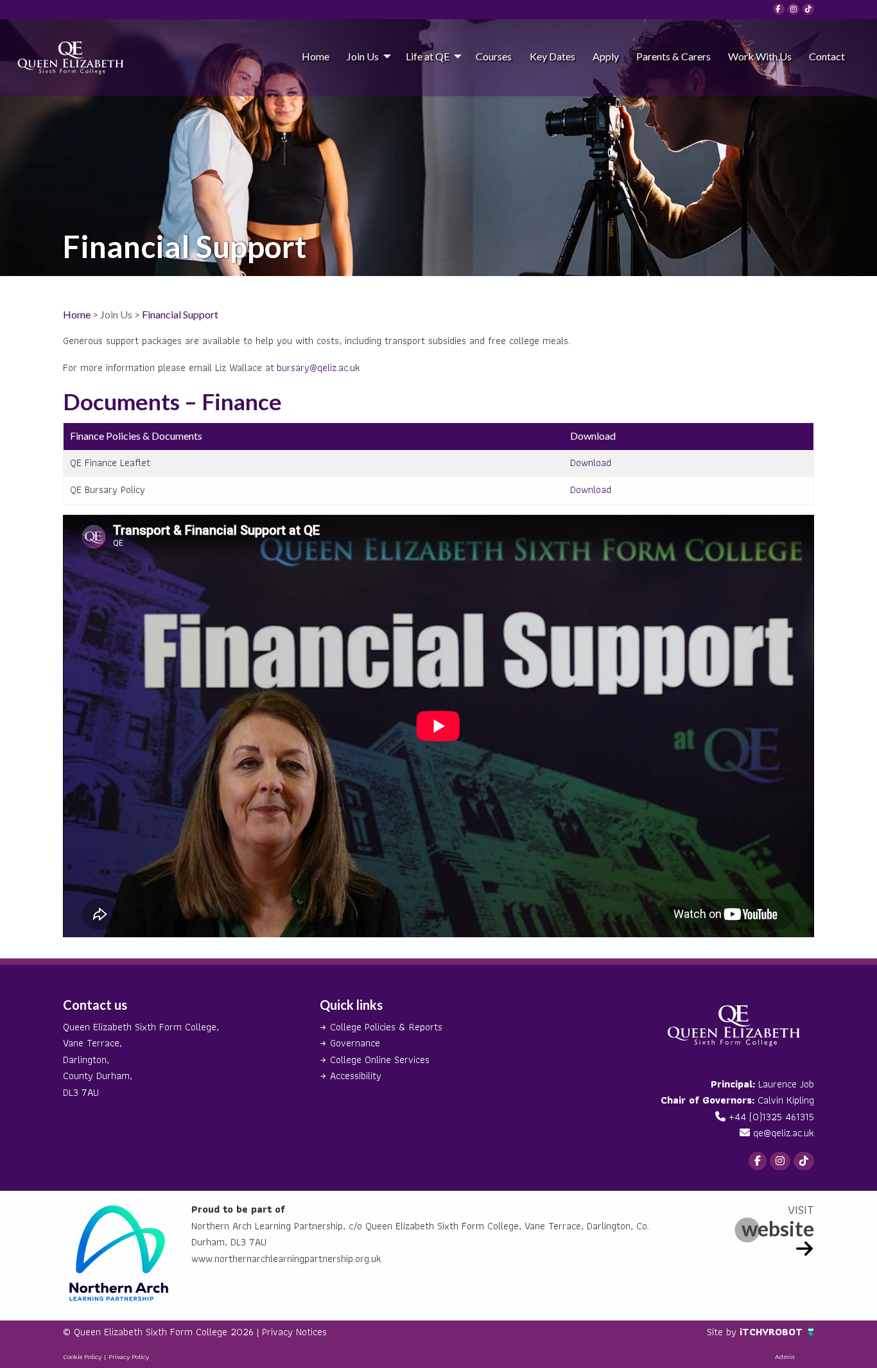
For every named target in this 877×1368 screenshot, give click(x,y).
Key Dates (552, 56)
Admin (785, 1356)
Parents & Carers (673, 56)
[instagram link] (793, 9)
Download (590, 463)
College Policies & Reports (386, 1027)
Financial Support (180, 314)
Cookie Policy (82, 1356)
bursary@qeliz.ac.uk (318, 367)
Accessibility (355, 1076)
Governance (355, 1043)
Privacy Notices (294, 1332)
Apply (606, 56)
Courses (494, 56)
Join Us (363, 56)
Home (315, 56)
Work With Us (760, 56)
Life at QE (427, 56)
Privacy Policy (129, 1356)
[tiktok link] (808, 9)
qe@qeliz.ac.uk (783, 1133)
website (778, 1228)
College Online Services (380, 1060)
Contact (827, 56)
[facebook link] (779, 9)
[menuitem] (315, 56)
